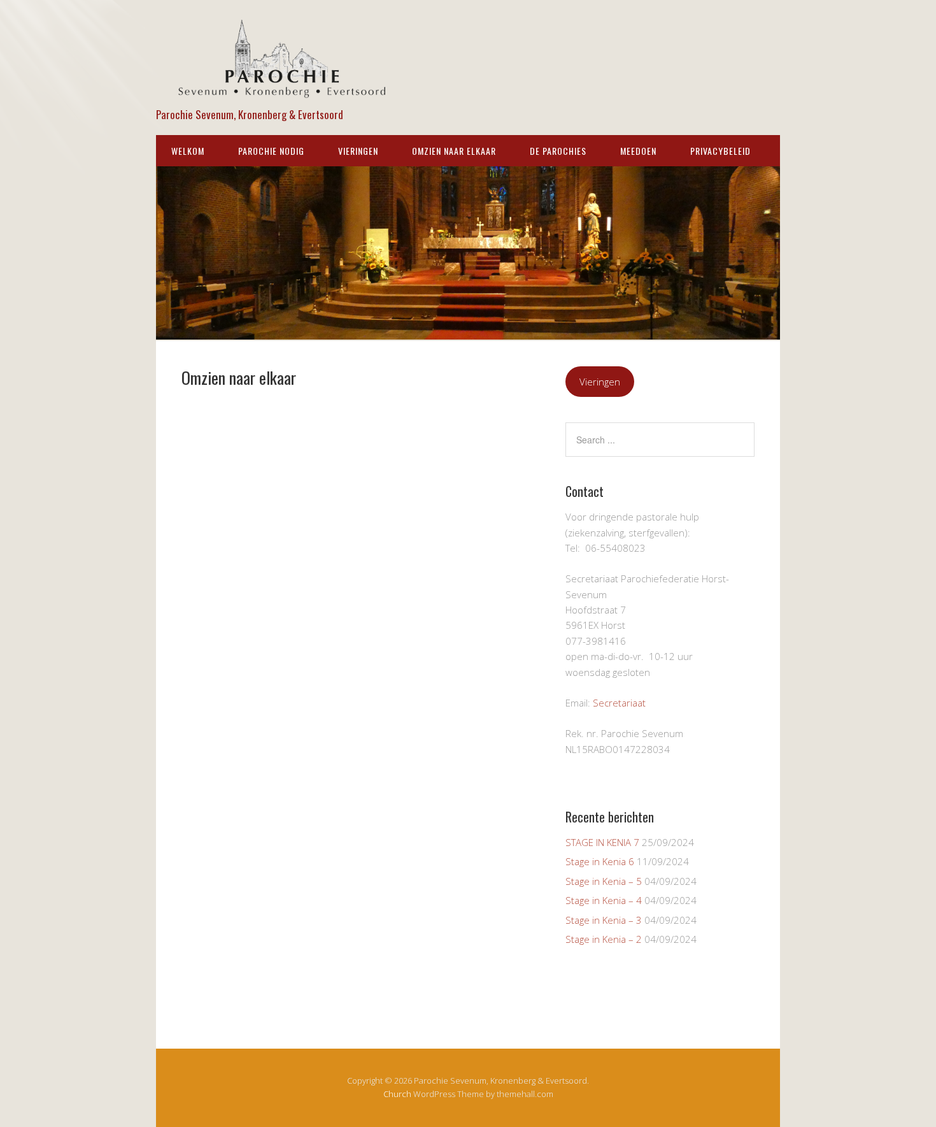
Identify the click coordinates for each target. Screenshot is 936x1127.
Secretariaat (619, 702)
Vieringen (358, 150)
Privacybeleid (720, 150)
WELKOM (187, 150)
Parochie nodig (271, 150)
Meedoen (638, 150)
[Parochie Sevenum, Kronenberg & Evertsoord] (283, 92)
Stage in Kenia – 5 (603, 881)
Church (397, 1094)
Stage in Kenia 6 (599, 861)
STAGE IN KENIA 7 (602, 842)
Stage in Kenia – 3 (603, 920)
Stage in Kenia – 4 (603, 900)
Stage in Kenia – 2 (603, 939)
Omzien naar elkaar (454, 150)
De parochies (558, 150)
